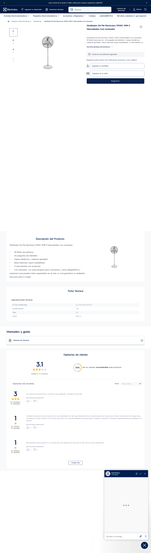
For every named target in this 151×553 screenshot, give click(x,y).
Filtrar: (117, 384)
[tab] (13, 32)
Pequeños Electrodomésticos (21, 21)
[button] (75, 3)
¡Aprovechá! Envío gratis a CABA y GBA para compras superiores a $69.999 (75, 3)
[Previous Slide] (4, 3)
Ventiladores (37, 21)
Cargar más (75, 463)
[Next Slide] (147, 3)
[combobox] (89, 9)
